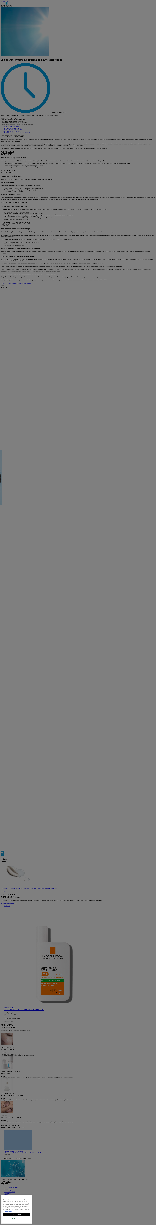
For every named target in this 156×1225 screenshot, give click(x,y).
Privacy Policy (8, 1211)
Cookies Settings (16, 1218)
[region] (16, 1209)
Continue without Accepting (25, 1196)
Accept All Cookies (16, 1214)
